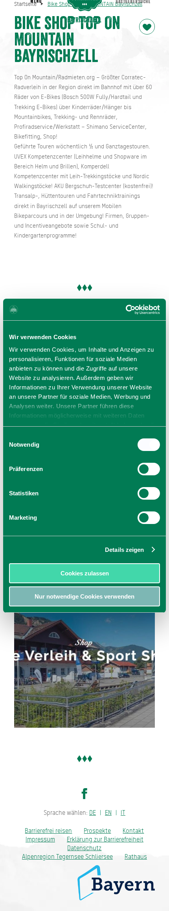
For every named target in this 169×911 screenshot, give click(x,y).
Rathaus (136, 856)
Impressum (40, 839)
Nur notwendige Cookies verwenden (84, 596)
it (123, 812)
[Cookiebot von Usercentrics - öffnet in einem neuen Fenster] (125, 310)
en (108, 812)
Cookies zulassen (85, 573)
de (92, 812)
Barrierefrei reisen (48, 830)
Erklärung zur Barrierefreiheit (105, 839)
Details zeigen (124, 549)
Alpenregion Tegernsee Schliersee (67, 856)
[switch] (149, 469)
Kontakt (133, 830)
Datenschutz (84, 848)
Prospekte (97, 830)
